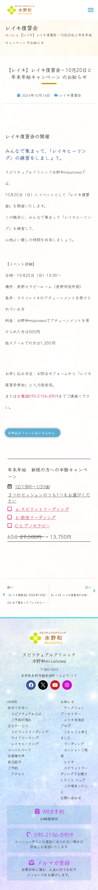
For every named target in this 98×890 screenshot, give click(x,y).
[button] (90, 10)
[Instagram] (67, 685)
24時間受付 (49, 818)
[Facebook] (31, 685)
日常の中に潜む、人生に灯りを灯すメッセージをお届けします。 (48, 872)
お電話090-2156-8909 (37, 396)
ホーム (10, 34)
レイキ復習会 (21, 28)
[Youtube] (55, 685)
